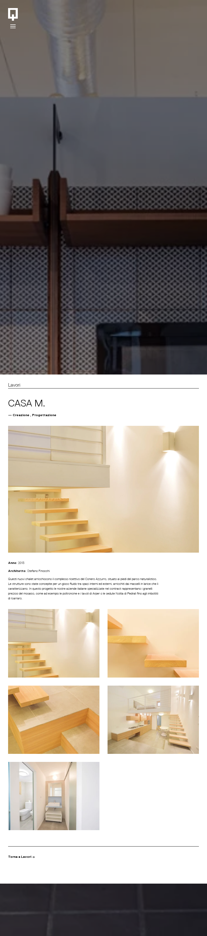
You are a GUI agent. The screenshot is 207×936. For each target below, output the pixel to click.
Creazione (21, 415)
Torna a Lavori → (21, 857)
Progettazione (44, 415)
